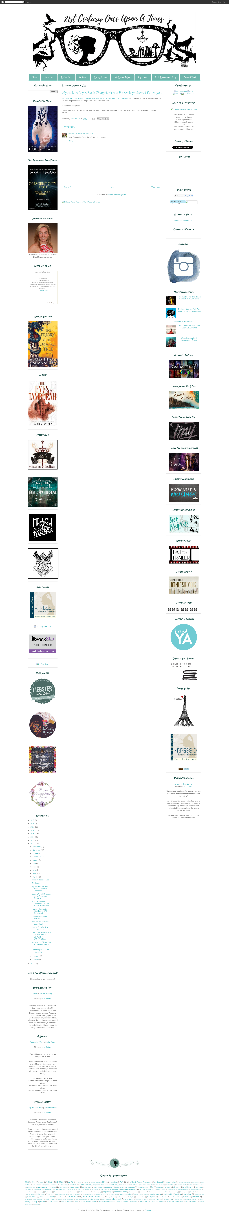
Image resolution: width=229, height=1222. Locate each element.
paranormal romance (92, 1197)
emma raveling (143, 1187)
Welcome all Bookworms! (183, 322)
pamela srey (60, 1197)
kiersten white (153, 1192)
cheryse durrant (181, 1184)
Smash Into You (36, 1042)
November (37, 850)
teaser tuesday (53, 1201)
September (37, 857)
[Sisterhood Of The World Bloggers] (42, 773)
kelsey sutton (133, 1192)
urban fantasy (145, 1201)
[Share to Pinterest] (108, 118)
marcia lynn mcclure (62, 1194)
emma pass (130, 1187)
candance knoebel (146, 1184)
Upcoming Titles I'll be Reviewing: (40, 951)
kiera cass (143, 1192)
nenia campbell (199, 1194)
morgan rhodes (125, 1194)
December (37, 847)
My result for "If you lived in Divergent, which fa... (41, 944)
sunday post (178, 1199)
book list (113, 1184)
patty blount (110, 1197)
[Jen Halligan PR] (42, 626)
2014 (32, 837)
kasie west (74, 1192)
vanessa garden (158, 1201)
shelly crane (95, 1199)
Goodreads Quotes (51, 303)
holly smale (71, 1189)
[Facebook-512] (187, 94)
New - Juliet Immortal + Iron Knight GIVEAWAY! (189, 327)
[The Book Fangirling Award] (42, 737)
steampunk (168, 1199)
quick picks (151, 1197)
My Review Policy (122, 77)
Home (34, 77)
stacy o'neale (156, 1199)
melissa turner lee (101, 1194)
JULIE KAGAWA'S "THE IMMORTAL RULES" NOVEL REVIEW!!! (41, 903)
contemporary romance (47, 1187)
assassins (72, 1184)
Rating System (100, 77)
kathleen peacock (84, 1192)
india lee (86, 1189)
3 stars (40, 1182)
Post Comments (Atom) (117, 195)
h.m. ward (199, 1187)
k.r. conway (39, 1192)
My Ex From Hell (35, 1108)
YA (121, 1181)
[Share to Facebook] (105, 118)
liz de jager (30, 1194)
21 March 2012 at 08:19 (84, 134)
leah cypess (184, 1192)
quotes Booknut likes (42, 272)
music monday (155, 1194)
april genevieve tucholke (49, 1184)
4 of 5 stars (46, 1047)
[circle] (190, 91)
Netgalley (113, 1182)
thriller (76, 1201)
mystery (178, 1194)
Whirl (35, 994)
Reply (71, 141)
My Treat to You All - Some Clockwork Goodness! (40, 888)
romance (195, 1197)
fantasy (167, 1187)
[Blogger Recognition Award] (42, 807)
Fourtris (86, 1182)
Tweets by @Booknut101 (183, 220)
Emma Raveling (46, 994)
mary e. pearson (75, 1194)
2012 (32, 844)
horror (79, 1189)
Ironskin (177, 784)
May (34, 870)
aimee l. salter (171, 1182)
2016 (32, 830)
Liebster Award (95, 1182)
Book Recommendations (165, 77)
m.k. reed (50, 1194)
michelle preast (113, 1194)
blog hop (96, 1184)
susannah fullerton (191, 1199)
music (146, 1194)
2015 (32, 834)
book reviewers (124, 1184)
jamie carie (95, 1189)
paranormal (72, 1197)
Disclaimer (142, 77)
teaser (42, 1201)
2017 (32, 827)
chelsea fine (170, 1184)
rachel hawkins (162, 1197)
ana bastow (36, 1184)
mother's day (138, 1194)
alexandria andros (184, 1182)
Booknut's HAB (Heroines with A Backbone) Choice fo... (41, 896)
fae (152, 1187)
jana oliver (104, 1189)
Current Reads (190, 77)
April (35, 873)
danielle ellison (86, 1187)
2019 (32, 820)
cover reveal (74, 1187)
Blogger (148, 1210)
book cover (104, 1184)
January (36, 959)
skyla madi (116, 1199)
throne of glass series (88, 1201)
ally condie (195, 1182)
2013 (32, 840)
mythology (188, 1194)
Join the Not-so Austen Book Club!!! (40, 923)
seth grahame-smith (82, 1199)
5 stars (60, 1182)
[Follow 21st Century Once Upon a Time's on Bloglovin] (183, 197)
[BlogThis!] (100, 118)
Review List (66, 77)
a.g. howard (158, 1182)
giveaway (176, 1187)
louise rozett (40, 1194)
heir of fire (47, 1189)
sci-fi (59, 1199)
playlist (132, 1197)
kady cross (48, 1192)
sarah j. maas (50, 1199)
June (35, 867)
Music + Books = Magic (41, 880)
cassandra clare (159, 1184)
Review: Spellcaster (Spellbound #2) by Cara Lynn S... (40, 911)
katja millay (107, 1192)
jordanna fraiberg (196, 1189)
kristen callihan (164, 1192)
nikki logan (42, 1197)
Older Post (155, 187)
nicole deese (32, 1197)
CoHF (79, 1182)
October (36, 853)
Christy (71, 134)
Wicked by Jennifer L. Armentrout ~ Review (189, 339)
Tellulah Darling (50, 1108)
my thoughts (168, 1194)
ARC (70, 1182)
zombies (36, 1204)
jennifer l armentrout (129, 1189)
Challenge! (36, 883)
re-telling (186, 1197)
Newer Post (68, 187)
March (35, 877)
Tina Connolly (188, 784)
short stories (106, 1199)
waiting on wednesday (175, 1201)
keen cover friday (120, 1192)
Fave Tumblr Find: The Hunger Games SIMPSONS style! (189, 298)
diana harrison (98, 1187)
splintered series (142, 1199)
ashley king (63, 1184)
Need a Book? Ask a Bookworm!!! (40, 928)
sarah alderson (38, 1199)
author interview (85, 1184)
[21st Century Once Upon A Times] (184, 109)
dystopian (108, 1187)
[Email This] (98, 118)
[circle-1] (177, 94)
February (36, 956)
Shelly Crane (50, 1042)
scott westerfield (68, 1199)
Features (83, 77)
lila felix (192, 1192)
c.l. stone (134, 1184)
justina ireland (29, 1192)
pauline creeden (122, 1197)
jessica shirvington (183, 1189)
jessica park (171, 1189)
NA (103, 1182)
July (34, 863)
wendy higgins (191, 1201)
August (36, 860)
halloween (28, 1189)
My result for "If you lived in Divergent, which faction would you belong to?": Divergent (95, 98)
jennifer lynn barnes (147, 1189)
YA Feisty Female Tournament (140, 1182)
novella (51, 1197)
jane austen (114, 1189)
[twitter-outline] (180, 91)
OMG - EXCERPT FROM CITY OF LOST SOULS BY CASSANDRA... (41, 936)
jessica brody (161, 1189)
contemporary (31, 1187)
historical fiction (59, 1189)
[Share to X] (103, 118)
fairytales (159, 1187)
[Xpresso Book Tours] (184, 760)
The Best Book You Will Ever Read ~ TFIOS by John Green (189, 310)
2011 (32, 964)
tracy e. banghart (122, 1201)
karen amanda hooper (61, 1192)
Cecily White (44, 290)
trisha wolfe (133, 1201)
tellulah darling (66, 1201)
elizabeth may (119, 1187)
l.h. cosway (174, 1192)
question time (140, 1197)
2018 (32, 824)
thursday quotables (106, 1201)
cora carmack (64, 1187)
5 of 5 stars (46, 999)
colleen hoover (199, 1184)
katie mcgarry (97, 1192)
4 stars (49, 1182)
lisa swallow (200, 1192)
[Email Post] (93, 119)
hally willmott (37, 1189)
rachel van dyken (175, 1197)
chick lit (190, 1184)
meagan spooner (88, 1194)
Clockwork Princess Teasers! (39, 918)
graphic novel (188, 1187)
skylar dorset (128, 1199)
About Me (49, 77)
